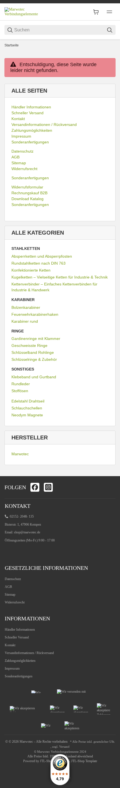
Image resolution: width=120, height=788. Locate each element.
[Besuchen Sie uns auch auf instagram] (48, 487)
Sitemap (10, 594)
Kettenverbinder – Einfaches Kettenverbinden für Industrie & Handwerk (54, 287)
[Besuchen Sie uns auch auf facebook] (34, 487)
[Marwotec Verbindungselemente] (25, 11)
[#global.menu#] (109, 12)
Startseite (11, 45)
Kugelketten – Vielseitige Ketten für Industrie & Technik (59, 277)
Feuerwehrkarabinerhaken (34, 314)
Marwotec (20, 454)
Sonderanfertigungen (18, 676)
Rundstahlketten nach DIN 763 (38, 263)
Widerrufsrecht (15, 602)
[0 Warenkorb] (96, 12)
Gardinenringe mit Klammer (35, 338)
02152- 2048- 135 (22, 516)
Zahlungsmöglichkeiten (20, 661)
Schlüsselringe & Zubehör (34, 359)
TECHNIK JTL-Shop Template (76, 761)
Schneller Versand (17, 637)
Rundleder (20, 384)
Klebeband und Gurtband (33, 377)
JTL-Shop (47, 761)
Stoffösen (19, 391)
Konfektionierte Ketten (31, 270)
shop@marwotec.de (27, 532)
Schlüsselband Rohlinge (32, 352)
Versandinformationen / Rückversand (29, 653)
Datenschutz (13, 579)
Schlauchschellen (26, 408)
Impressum (12, 668)
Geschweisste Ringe (29, 345)
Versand (64, 746)
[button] (109, 469)
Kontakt (10, 645)
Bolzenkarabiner (25, 307)
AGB (8, 587)
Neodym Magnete (27, 415)
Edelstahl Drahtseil (27, 401)
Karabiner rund (24, 321)
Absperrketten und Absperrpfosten (41, 256)
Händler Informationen (20, 630)
